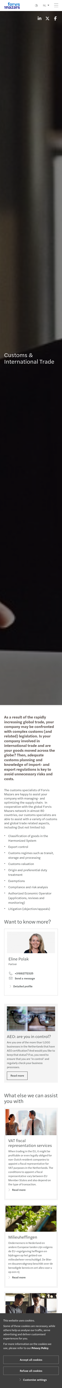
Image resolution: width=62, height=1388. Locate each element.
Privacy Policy (40, 1348)
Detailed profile (23, 986)
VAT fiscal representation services (30, 1142)
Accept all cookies (31, 1360)
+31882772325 (23, 973)
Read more (17, 1075)
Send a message (24, 978)
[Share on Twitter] (47, 18)
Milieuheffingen (22, 1237)
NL (44, 5)
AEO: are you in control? (29, 1036)
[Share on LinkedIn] (39, 18)
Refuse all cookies (31, 1371)
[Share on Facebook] (55, 18)
